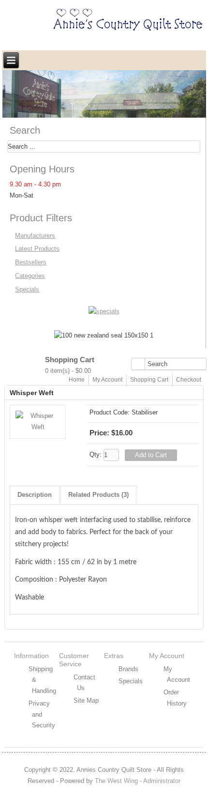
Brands (128, 669)
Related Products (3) (98, 494)
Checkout (188, 379)
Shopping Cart (149, 379)
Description (34, 494)
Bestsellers (30, 262)
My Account (107, 379)
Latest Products (37, 248)
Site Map (86, 700)
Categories (30, 275)
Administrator (161, 780)
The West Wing (116, 780)
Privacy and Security (42, 714)
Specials (27, 289)
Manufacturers (35, 235)
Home (77, 379)
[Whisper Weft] (37, 426)
